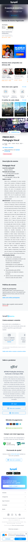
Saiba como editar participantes (11, 297)
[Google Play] (16, 473)
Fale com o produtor (15, 408)
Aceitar (20, 539)
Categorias (5, 497)
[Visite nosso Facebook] (20, 515)
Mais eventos (15, 413)
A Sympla (4, 505)
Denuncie (5, 305)
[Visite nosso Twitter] (16, 515)
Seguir (15, 404)
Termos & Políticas (20, 535)
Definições (7, 539)
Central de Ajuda (15, 454)
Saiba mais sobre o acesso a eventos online (14, 351)
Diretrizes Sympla (13, 529)
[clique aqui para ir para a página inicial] (14, 2)
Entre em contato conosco (18, 525)
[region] (14, 536)
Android (9, 341)
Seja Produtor (6, 501)
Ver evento (14, 15)
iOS (12, 340)
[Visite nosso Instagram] (12, 515)
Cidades (4, 492)
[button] (4, 535)
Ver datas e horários (8, 147)
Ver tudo (24, 86)
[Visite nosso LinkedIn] (8, 515)
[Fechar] (26, 534)
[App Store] (9, 473)
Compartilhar (15, 132)
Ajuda (3, 509)
